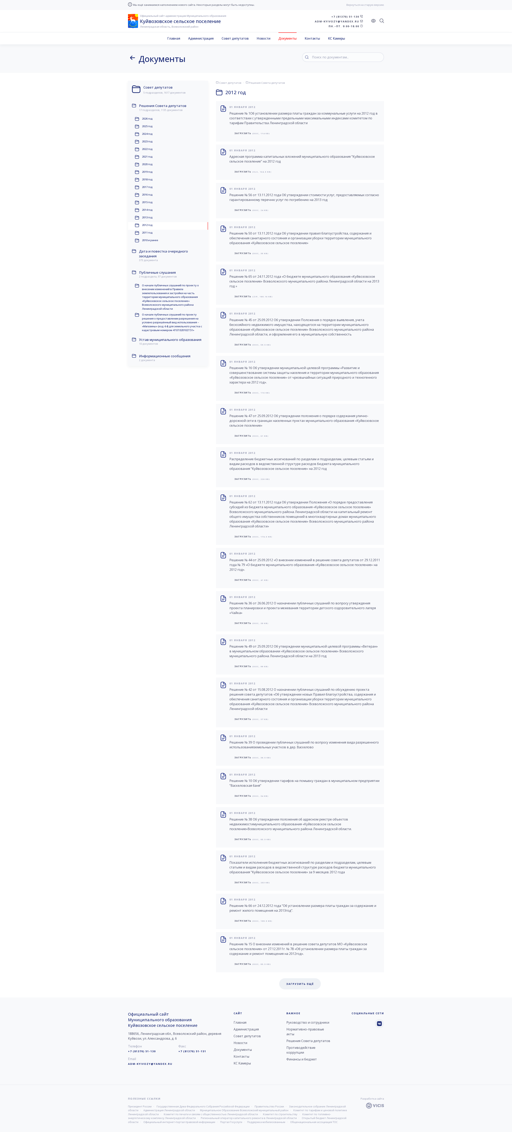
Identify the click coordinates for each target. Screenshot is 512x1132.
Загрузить (252, 133)
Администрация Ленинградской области (169, 1110)
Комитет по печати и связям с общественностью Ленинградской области (211, 1114)
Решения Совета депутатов (266, 83)
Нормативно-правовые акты (305, 1031)
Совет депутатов (235, 38)
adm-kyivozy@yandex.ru (337, 21)
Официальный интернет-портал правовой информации (179, 1122)
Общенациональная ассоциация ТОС (314, 1122)
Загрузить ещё (300, 984)
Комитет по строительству (280, 1114)
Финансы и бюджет (301, 1059)
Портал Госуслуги (231, 1122)
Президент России (140, 1106)
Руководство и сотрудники (307, 1022)
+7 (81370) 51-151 (192, 1051)
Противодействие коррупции (300, 1050)
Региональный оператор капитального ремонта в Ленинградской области (249, 1118)
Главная (173, 38)
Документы (287, 38)
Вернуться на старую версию (365, 5)
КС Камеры (336, 38)
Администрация (201, 38)
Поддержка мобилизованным (266, 1122)
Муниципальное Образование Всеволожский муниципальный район (244, 1110)
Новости (263, 38)
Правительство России (269, 1106)
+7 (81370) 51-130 (345, 16)
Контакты (312, 38)
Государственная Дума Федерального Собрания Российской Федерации (203, 1106)
